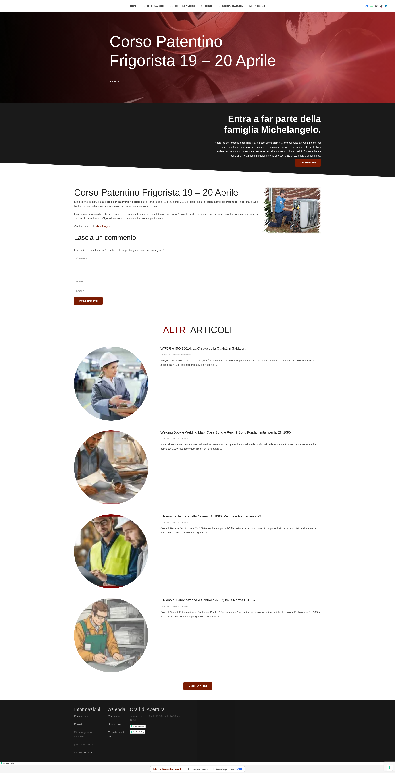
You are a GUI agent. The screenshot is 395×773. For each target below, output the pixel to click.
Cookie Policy (138, 732)
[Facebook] (366, 6)
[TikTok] (381, 6)
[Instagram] (376, 6)
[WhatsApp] (371, 6)
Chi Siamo (114, 716)
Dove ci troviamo (117, 724)
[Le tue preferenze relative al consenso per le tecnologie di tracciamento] (390, 768)
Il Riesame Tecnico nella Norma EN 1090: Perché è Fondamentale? (210, 516)
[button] (165, 6)
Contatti (78, 724)
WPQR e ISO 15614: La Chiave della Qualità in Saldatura (203, 348)
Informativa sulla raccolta (168, 769)
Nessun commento (182, 354)
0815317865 (85, 752)
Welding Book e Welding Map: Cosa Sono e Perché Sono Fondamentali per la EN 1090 (225, 432)
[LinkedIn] (386, 6)
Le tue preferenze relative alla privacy (211, 769)
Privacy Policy (82, 716)
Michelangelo (103, 226)
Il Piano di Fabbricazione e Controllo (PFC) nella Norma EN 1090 (208, 600)
